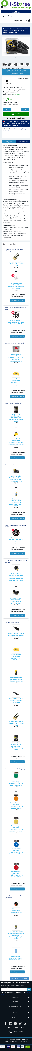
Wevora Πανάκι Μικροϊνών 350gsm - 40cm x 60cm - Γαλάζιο (16, 958)
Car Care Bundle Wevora (12, 622)
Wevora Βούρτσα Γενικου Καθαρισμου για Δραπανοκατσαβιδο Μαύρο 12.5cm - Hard (16, 577)
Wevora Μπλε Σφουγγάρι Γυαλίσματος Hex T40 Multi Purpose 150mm (16, 851)
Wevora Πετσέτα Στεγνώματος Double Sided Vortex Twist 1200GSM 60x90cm (16, 478)
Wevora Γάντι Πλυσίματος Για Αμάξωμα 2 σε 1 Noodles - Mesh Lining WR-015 (16, 417)
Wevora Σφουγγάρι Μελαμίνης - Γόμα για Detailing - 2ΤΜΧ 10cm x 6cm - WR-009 (16, 285)
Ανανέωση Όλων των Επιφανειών (15, 343)
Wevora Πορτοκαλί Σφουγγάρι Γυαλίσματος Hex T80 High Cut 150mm (16, 805)
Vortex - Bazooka (10, 465)
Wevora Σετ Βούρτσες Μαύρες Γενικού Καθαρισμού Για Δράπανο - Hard (16, 600)
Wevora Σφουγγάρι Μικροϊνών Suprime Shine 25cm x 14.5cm (16, 679)
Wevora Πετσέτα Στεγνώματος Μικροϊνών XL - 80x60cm (16, 381)
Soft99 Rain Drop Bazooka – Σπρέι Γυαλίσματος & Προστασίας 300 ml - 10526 (16, 502)
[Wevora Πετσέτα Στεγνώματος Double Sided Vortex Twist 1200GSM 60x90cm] (16, 46)
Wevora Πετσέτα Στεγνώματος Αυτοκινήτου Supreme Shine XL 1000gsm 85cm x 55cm (16, 442)
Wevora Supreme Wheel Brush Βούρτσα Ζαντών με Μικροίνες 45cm (16, 635)
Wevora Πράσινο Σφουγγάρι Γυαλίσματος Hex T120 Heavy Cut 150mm (16, 782)
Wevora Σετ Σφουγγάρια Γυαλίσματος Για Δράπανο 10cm (16, 911)
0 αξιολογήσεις (15, 129)
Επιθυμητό (12, 118)
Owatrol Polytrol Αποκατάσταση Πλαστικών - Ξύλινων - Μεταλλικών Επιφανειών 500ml (16, 357)
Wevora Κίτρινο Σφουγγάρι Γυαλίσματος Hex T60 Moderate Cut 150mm (16, 828)
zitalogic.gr (24, 1041)
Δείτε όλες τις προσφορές (19, 978)
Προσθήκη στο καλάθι (17, 300)
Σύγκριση (22, 118)
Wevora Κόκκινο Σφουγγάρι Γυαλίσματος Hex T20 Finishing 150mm (16, 874)
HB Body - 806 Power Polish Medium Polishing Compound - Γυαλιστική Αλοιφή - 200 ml (16, 935)
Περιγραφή (9, 142)
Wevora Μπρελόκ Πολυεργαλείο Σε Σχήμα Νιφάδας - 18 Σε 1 (16, 322)
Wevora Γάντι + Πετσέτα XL (13, 403)
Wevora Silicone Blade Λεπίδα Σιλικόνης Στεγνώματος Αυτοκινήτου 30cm (16, 701)
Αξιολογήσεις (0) (23, 142)
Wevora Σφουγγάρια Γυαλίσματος (15, 769)
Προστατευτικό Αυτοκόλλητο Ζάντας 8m (16, 539)
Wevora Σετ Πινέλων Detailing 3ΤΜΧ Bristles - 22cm (16, 263)
